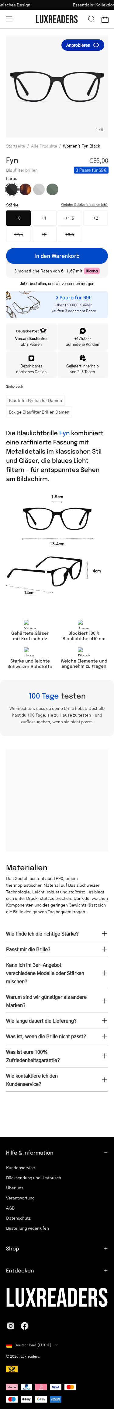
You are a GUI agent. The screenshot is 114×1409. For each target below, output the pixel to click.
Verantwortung (20, 1198)
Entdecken (20, 1270)
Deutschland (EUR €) (33, 1345)
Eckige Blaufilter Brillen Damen (39, 412)
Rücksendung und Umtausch (33, 1177)
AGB (10, 1208)
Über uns (14, 1188)
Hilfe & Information (30, 1152)
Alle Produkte (44, 146)
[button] (91, 19)
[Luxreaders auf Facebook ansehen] (24, 1326)
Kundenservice (20, 1167)
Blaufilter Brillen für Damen (35, 400)
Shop (12, 1248)
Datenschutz (18, 1218)
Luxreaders (30, 1356)
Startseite (15, 146)
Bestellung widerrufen (27, 1228)
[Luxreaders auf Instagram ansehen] (10, 1326)
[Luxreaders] (57, 19)
